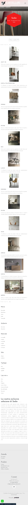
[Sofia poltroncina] (14, 75)
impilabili (2, 368)
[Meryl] (14, 287)
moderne (2, 358)
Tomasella (3, 318)
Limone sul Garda (4, 387)
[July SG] (14, 53)
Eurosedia (3, 310)
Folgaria (2, 383)
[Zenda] (14, 96)
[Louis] (14, 159)
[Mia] (14, 138)
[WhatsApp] (2, 501)
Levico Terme (3, 385)
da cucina (3, 326)
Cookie (5, 504)
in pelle (2, 343)
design (2, 356)
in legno (2, 339)
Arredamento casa (5, 465)
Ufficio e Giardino (5, 469)
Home (8, 20)
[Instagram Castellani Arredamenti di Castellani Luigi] (14, 486)
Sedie (14, 22)
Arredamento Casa (15, 20)
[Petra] (14, 117)
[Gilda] (14, 202)
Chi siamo (3, 456)
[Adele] (14, 244)
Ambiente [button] (4, 323)
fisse (2, 366)
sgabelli (2, 370)
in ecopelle (3, 337)
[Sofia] (14, 266)
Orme (2, 314)
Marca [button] (3, 306)
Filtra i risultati (13, 39)
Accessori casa (4, 467)
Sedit (2, 316)
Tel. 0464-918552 (14, 482)
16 (9, 44)
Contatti (3, 458)
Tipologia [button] (4, 363)
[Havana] (14, 181)
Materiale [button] (4, 334)
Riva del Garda (4, 389)
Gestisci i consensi (12, 504)
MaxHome (3, 312)
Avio (2, 381)
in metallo (3, 341)
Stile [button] (2, 352)
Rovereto (3, 391)
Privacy (1, 504)
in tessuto (3, 347)
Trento (2, 393)
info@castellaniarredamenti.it (14, 484)
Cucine (2, 464)
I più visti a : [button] (4, 375)
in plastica (3, 345)
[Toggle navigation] (25, 3)
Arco (2, 379)
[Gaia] (14, 223)
